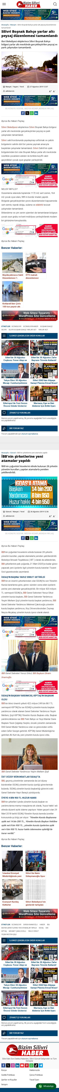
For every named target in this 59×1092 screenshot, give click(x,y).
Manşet (13, 25)
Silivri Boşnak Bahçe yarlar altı (22, 330)
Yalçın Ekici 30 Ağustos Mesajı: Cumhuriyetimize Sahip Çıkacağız (15, 383)
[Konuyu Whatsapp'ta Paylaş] (32, 113)
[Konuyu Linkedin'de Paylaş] (36, 113)
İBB (3, 552)
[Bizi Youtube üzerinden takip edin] (22, 1065)
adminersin (10, 91)
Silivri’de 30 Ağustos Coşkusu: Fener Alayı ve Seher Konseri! (15, 360)
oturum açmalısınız (29, 434)
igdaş (41, 928)
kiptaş (4, 931)
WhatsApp (48, 1086)
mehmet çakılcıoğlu (17, 931)
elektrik (39, 205)
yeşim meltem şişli (9, 934)
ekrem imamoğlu (30, 925)
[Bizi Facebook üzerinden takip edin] (3, 1065)
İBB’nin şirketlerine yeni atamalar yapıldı (19, 928)
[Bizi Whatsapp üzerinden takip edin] (31, 1065)
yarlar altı (43, 330)
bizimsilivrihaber (30, 326)
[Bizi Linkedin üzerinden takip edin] (17, 1065)
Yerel (22, 87)
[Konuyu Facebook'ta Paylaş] (23, 113)
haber (42, 925)
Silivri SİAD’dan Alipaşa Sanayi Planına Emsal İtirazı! (43, 381)
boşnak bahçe (46, 326)
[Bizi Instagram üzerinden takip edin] (13, 1065)
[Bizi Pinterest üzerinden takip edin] (27, 1065)
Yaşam (15, 87)
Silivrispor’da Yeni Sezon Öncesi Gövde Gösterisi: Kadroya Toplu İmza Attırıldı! (15, 406)
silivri (4, 330)
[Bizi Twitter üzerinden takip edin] (8, 1065)
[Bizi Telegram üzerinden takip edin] (41, 1065)
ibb (48, 925)
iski (47, 928)
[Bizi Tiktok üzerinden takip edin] (36, 1065)
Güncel (13, 453)
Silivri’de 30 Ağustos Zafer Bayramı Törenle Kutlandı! (44, 358)
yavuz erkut (33, 931)
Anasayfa (5, 25)
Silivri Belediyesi (9, 127)
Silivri (32, 127)
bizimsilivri (16, 326)
